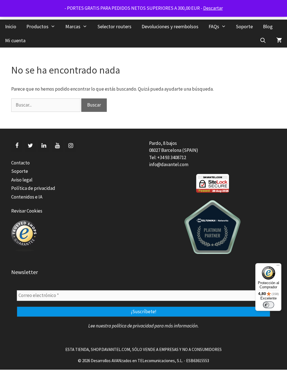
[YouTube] (57, 146)
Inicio (10, 26)
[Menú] (278, 266)
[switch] (268, 304)
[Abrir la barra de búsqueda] (263, 41)
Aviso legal (22, 180)
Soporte (244, 26)
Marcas (72, 26)
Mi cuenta (15, 40)
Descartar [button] (213, 8)
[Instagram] (70, 146)
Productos (37, 26)
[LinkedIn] (43, 146)
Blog (268, 26)
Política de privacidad (33, 188)
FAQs (214, 26)
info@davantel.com (168, 164)
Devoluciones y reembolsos (170, 26)
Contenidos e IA (26, 197)
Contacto (20, 163)
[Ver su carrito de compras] (279, 41)
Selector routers (114, 26)
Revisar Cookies (26, 211)
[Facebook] (16, 146)
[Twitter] (30, 146)
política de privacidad (133, 326)
